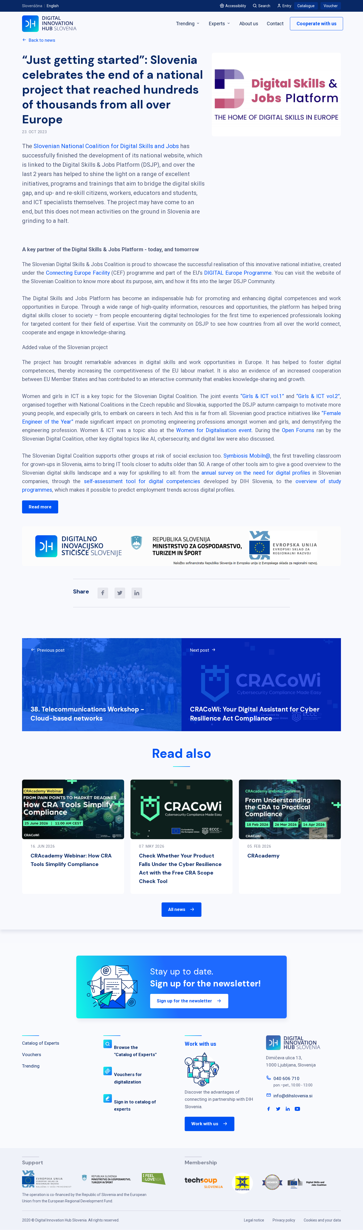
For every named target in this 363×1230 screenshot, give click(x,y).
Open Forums (298, 430)
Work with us (204, 1123)
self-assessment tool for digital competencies (142, 481)
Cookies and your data (322, 1220)
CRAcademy (263, 855)
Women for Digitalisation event (214, 430)
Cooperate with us (316, 23)
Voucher (331, 6)
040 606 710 (286, 1078)
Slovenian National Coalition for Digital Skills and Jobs (106, 146)
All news (176, 909)
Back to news (42, 40)
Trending (186, 23)
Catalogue (306, 6)
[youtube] (297, 1109)
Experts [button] (217, 23)
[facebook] (103, 593)
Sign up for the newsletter (184, 1000)
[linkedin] (137, 593)
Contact (275, 23)
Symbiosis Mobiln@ (246, 456)
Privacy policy (284, 1220)
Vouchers (31, 1054)
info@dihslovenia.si (293, 1095)
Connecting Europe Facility (78, 273)
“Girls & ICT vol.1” (262, 396)
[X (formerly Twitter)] (120, 593)
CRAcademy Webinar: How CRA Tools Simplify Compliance (71, 860)
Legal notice (254, 1220)
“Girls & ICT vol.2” (318, 396)
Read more (40, 506)
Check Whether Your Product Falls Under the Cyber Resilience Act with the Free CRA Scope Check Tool (180, 868)
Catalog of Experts (40, 1043)
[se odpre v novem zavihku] (51, 1181)
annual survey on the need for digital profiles (255, 473)
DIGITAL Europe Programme (238, 273)
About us (248, 23)
